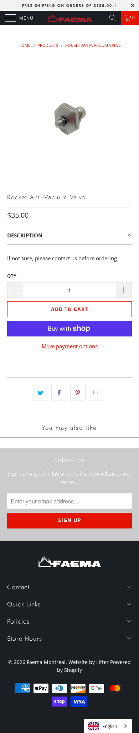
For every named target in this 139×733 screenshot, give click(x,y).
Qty (11, 275)
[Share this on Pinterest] (78, 392)
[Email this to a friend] (96, 392)
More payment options (70, 346)
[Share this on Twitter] (40, 392)
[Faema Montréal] (69, 18)
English (109, 726)
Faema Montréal (46, 662)
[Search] (112, 18)
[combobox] (108, 726)
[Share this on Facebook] (59, 392)
